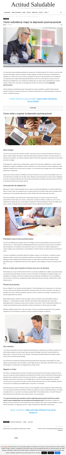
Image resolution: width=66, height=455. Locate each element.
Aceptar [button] (57, 452)
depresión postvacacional (15, 422)
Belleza (28, 12)
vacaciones (30, 422)
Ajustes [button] (44, 452)
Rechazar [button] (51, 452)
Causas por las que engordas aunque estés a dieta (16, 428)
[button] (61, 12)
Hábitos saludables (16, 12)
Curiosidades (7, 12)
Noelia (4, 24)
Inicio (4, 16)
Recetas (41, 12)
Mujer (24, 12)
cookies (5, 446)
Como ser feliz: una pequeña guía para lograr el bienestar (50, 429)
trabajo (24, 422)
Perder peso (35, 12)
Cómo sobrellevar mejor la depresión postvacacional (32, 22)
